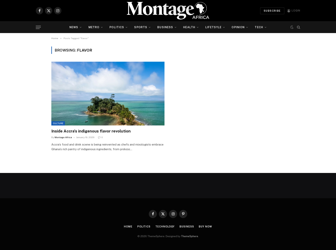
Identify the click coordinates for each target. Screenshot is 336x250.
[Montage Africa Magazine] (168, 10)
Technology (165, 226)
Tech (259, 27)
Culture (58, 123)
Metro (94, 27)
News (73, 27)
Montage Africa (63, 137)
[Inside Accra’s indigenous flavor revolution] (107, 93)
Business (165, 27)
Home (128, 226)
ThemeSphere (189, 236)
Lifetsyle (213, 27)
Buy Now (205, 226)
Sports (140, 27)
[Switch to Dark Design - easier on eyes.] (291, 27)
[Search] (298, 27)
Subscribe (272, 10)
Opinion (238, 27)
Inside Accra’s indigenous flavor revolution (91, 131)
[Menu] (38, 27)
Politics (116, 27)
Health (189, 27)
